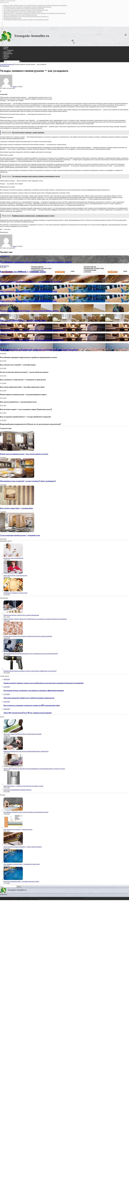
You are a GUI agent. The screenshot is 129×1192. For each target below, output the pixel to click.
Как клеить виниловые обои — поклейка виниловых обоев (28, 300)
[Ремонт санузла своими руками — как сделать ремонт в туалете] (17, 450)
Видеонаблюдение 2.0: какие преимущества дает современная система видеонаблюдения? (31, 654)
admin (14, 86)
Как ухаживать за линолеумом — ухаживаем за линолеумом (28, 291)
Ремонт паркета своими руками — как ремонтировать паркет (29, 310)
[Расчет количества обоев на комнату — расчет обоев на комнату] (13, 845)
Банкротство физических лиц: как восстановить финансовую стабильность (26, 16)
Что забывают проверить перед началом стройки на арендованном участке (26, 19)
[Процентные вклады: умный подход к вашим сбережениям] (13, 613)
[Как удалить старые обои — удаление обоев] (17, 504)
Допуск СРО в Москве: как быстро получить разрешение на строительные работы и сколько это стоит (34, 769)
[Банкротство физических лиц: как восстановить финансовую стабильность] (13, 749)
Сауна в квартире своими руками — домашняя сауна (20, 535)
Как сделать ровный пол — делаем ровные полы (23, 320)
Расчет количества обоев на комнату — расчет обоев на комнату (31, 281)
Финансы (6, 56)
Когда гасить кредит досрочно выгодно (15, 575)
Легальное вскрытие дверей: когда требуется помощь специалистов (24, 8)
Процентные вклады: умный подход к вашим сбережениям (21, 615)
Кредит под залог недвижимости (13, 558)
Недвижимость (8, 53)
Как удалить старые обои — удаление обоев (16, 508)
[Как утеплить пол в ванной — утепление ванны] (13, 827)
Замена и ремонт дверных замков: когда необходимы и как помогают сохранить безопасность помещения (35, 5)
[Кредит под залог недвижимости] (13, 556)
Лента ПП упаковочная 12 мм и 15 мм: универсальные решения (23, 11)
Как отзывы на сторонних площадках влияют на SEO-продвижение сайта (26, 10)
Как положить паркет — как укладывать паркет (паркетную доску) (32, 330)
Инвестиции (7, 52)
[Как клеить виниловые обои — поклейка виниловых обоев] (13, 879)
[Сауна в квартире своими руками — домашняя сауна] (17, 531)
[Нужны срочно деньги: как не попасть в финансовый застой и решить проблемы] (13, 634)
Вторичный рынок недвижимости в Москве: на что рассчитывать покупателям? (39, 349)
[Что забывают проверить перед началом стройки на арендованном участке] (13, 810)
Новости (6, 55)
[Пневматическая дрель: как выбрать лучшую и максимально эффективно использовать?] (13, 669)
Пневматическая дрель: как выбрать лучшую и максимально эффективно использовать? (30, 671)
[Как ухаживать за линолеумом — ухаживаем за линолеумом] (13, 862)
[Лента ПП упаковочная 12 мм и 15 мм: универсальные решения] (13, 732)
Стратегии (10, 50)
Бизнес (6, 48)
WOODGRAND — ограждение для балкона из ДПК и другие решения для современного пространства (35, 13)
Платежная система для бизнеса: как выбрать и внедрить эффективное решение (27, 7)
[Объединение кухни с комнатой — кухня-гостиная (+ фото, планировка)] (17, 477)
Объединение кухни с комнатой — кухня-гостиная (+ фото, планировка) (28, 481)
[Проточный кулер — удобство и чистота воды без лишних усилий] (13, 784)
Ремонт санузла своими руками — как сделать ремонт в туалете (24, 454)
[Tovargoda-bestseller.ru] (24, 41)
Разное (6, 58)
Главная (6, 47)
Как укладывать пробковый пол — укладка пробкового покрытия (31, 339)
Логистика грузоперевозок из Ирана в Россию (17, 790)
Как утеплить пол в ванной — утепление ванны (23, 271)
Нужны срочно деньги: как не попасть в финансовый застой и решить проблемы (28, 636)
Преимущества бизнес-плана (12, 18)
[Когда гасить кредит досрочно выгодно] (13, 573)
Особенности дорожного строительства (15, 593)
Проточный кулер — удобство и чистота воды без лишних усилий (23, 786)
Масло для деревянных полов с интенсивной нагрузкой (20, 15)
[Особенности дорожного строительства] (13, 591)
